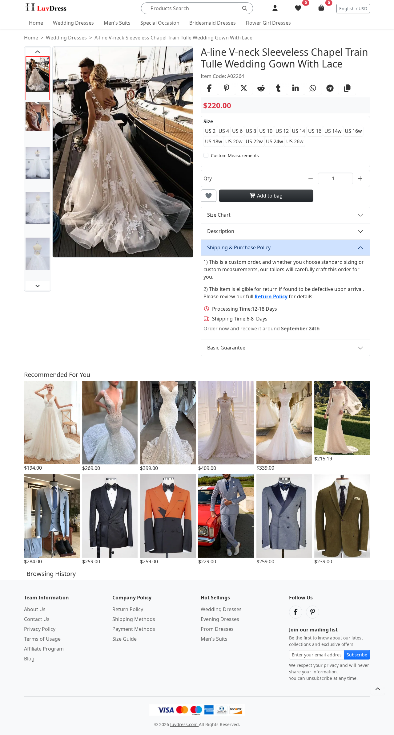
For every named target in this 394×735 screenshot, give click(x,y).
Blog (29, 658)
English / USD (353, 8)
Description (220, 231)
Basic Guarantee (226, 347)
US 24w (274, 141)
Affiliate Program (44, 648)
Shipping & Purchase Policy (239, 247)
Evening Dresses (220, 619)
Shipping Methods (133, 619)
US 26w (295, 141)
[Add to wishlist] (208, 196)
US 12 (282, 131)
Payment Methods (133, 629)
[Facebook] (295, 612)
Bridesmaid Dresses (212, 22)
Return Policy (127, 609)
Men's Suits (117, 22)
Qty (207, 178)
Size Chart (219, 214)
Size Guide (124, 638)
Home (36, 22)
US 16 (314, 131)
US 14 (298, 131)
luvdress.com (184, 724)
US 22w (254, 141)
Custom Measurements (235, 155)
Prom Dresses (217, 629)
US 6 (237, 131)
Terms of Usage (42, 638)
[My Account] (275, 8)
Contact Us (37, 619)
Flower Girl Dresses (268, 22)
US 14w (333, 131)
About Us (35, 609)
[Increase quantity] (360, 178)
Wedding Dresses (73, 22)
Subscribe (357, 655)
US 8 (251, 131)
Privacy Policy (39, 629)
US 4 (224, 131)
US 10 (265, 131)
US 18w (213, 141)
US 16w (353, 131)
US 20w (234, 141)
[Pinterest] (312, 612)
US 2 (210, 131)
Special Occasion (159, 22)
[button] (38, 52)
